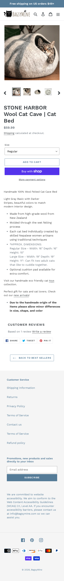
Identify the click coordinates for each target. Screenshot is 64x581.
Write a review (41, 331)
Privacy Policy (16, 406)
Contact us (14, 424)
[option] (16, 92)
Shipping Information (21, 387)
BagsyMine (36, 569)
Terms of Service (18, 415)
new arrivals (21, 295)
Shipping (9, 133)
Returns (12, 397)
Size (7, 144)
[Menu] (58, 14)
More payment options (32, 179)
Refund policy (16, 443)
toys (51, 280)
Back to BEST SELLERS (34, 357)
